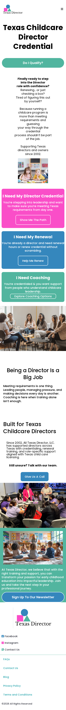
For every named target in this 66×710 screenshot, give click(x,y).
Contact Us (12, 649)
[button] (61, 9)
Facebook (11, 636)
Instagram (11, 643)
